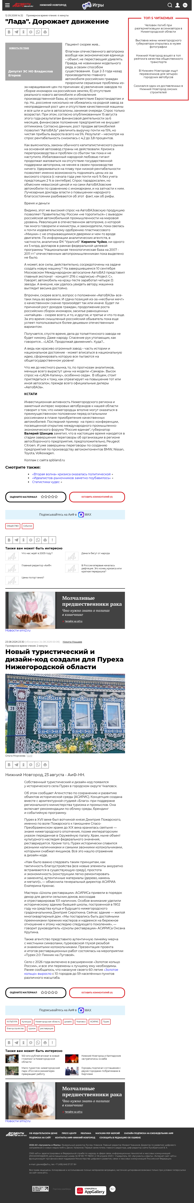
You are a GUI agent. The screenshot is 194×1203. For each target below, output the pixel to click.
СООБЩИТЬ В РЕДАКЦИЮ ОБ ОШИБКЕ (120, 1137)
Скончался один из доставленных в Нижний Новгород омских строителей (158, 89)
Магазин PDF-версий (107, 1133)
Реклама (86, 1133)
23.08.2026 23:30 (14, 641)
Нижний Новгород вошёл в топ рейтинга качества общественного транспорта (158, 59)
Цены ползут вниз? (33, 577)
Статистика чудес (46, 482)
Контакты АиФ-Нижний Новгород (75, 1137)
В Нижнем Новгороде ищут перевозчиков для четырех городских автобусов (158, 74)
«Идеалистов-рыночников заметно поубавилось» (71, 478)
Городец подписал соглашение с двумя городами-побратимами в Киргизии (101, 1071)
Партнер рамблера (62, 1189)
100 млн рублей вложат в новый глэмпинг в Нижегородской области (40, 1058)
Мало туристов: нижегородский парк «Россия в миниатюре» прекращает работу (41, 1071)
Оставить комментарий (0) (97, 497)
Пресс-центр (69, 1133)
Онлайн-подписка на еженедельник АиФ (148, 1133)
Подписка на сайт (40, 1137)
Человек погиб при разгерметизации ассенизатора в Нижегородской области (158, 28)
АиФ (29, 755)
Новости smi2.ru (18, 630)
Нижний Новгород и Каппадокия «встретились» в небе (101, 1057)
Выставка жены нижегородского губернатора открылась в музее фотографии (158, 44)
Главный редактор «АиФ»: (37, 565)
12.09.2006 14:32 (14, 15)
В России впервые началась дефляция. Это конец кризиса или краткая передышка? (101, 568)
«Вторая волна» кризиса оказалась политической (71, 474)
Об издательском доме (43, 1133)
